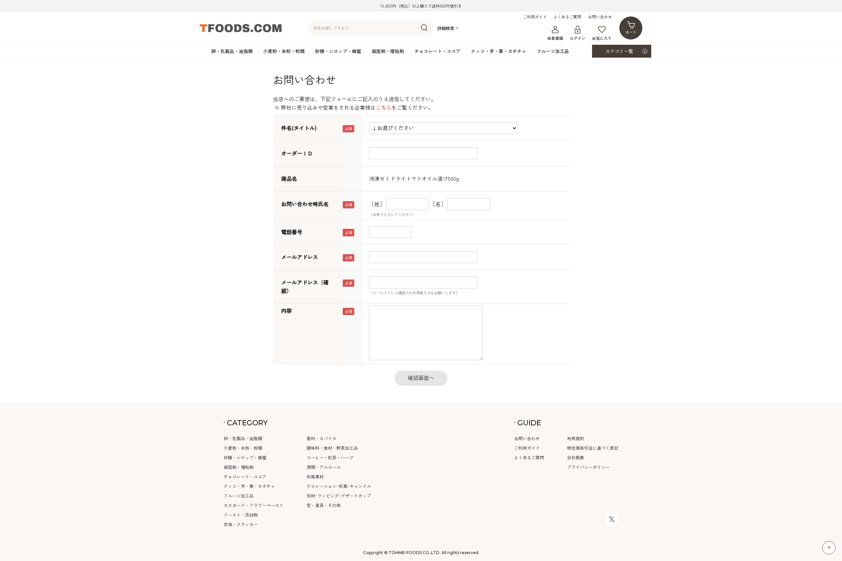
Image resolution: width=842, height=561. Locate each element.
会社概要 (575, 457)
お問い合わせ (600, 17)
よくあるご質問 (567, 17)
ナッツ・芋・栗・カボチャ (498, 51)
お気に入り (602, 38)
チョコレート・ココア (437, 51)
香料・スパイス (321, 438)
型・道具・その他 (324, 505)
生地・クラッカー (241, 524)
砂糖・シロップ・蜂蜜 (338, 51)
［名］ (438, 204)
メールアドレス (299, 257)
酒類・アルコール (324, 467)
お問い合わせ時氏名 (305, 204)
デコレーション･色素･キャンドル (339, 486)
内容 (286, 310)
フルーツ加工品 (553, 51)
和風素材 (315, 476)
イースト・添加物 (241, 515)
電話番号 (291, 232)
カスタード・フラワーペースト (254, 505)
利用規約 (575, 438)
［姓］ (377, 204)
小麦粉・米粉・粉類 (284, 51)
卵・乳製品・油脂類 (232, 51)
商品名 (289, 178)
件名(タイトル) (298, 128)
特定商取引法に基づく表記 (592, 448)
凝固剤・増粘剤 (388, 51)
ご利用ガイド (535, 17)
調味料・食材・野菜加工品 (332, 448)
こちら (383, 107)
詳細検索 (445, 28)
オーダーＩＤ (297, 153)
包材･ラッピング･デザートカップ (339, 496)
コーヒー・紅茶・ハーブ (330, 457)
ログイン (577, 38)
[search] (424, 28)
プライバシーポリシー (588, 467)
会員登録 (555, 38)
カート (631, 32)
